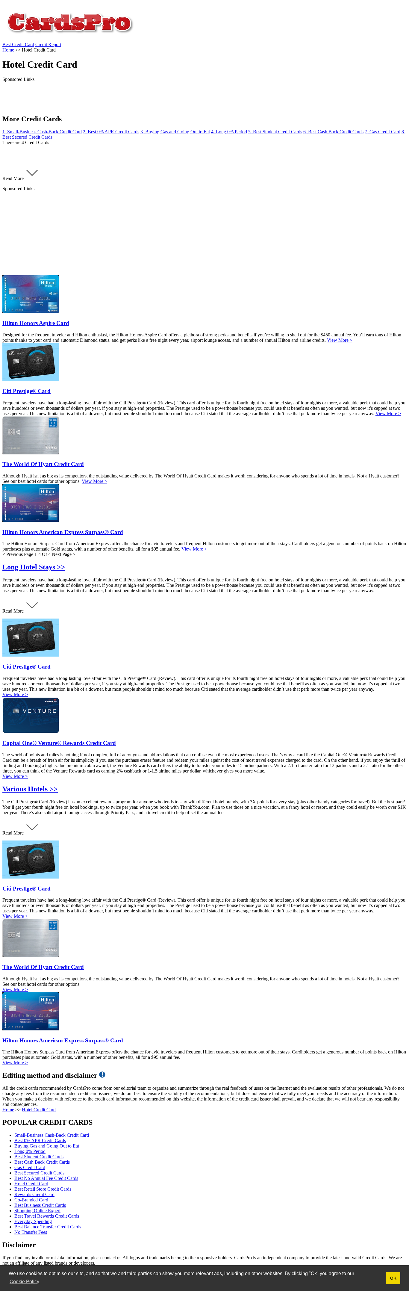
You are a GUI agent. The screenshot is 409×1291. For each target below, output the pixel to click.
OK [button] (393, 1278)
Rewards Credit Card (34, 1194)
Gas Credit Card (29, 1167)
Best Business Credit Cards (40, 1205)
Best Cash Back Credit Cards (42, 1162)
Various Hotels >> (30, 789)
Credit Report (48, 44)
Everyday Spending (33, 1221)
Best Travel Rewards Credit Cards (46, 1216)
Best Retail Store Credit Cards (42, 1189)
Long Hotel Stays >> (33, 567)
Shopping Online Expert (37, 1210)
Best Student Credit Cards (38, 1156)
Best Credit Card (18, 44)
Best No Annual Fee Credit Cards (46, 1178)
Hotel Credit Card (39, 1109)
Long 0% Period (30, 1151)
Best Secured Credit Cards (39, 1172)
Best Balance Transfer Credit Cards (47, 1226)
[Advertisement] (182, 233)
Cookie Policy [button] (24, 1281)
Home (8, 1109)
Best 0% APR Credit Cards (40, 1140)
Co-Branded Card (31, 1199)
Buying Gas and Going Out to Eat (46, 1145)
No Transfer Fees (30, 1232)
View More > (339, 340)
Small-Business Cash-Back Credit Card (51, 1135)
